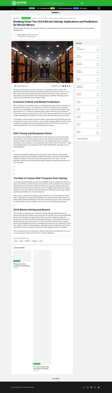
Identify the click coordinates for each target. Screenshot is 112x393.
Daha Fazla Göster (82, 138)
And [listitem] (15, 241)
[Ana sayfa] (13, 8)
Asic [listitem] (21, 241)
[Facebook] (84, 387)
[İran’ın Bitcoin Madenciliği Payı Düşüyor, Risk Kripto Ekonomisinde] (42, 310)
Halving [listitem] (34, 241)
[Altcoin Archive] (19, 3)
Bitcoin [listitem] (27, 241)
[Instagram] (88, 387)
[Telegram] (91, 387)
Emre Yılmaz (21, 34)
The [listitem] (40, 241)
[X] (95, 387)
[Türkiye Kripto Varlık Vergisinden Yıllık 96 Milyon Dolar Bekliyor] (22, 310)
